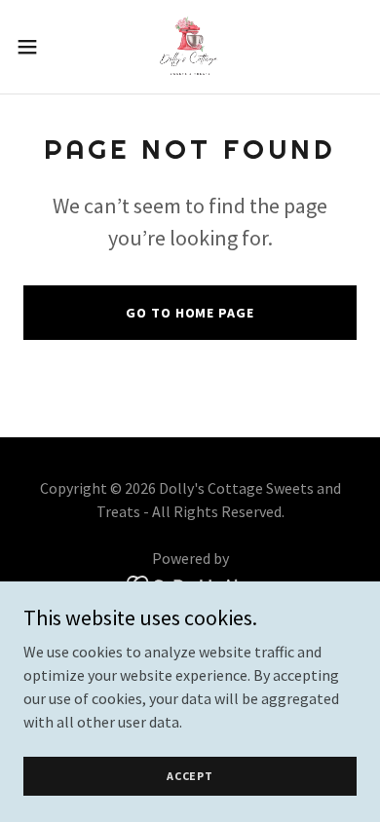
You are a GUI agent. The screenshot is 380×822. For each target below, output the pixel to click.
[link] (190, 47)
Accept (190, 775)
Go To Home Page (189, 312)
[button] (35, 46)
